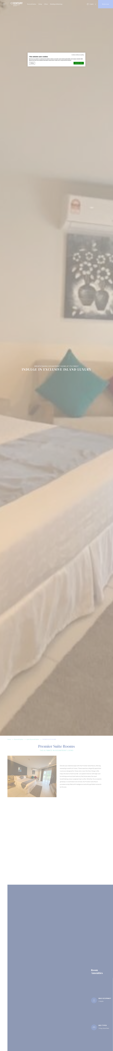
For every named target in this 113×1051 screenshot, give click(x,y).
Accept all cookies (79, 63)
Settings (32, 63)
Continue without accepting (78, 54)
